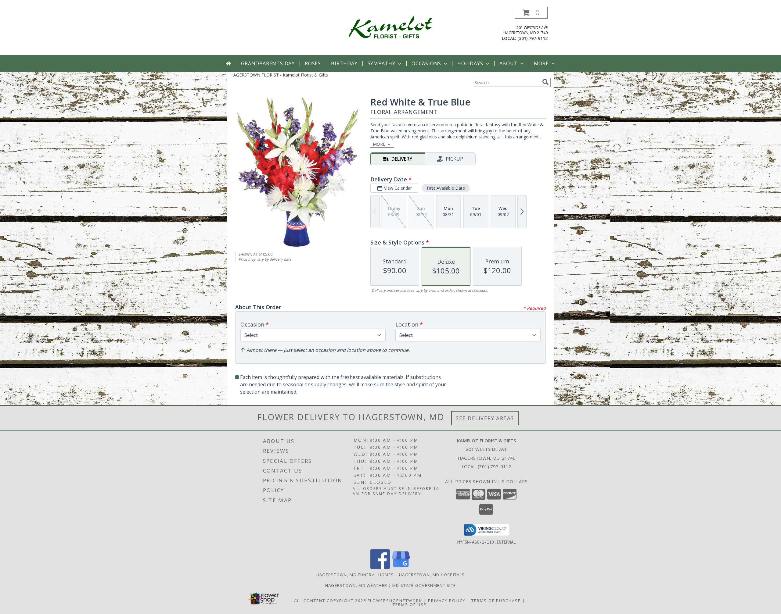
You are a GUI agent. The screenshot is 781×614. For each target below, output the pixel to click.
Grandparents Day (268, 63)
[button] (531, 13)
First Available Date (446, 188)
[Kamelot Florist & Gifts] (390, 27)
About (508, 63)
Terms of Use (409, 604)
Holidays (470, 63)
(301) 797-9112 (532, 38)
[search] (545, 82)
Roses (313, 63)
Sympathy (381, 63)
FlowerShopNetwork (395, 600)
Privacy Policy (447, 600)
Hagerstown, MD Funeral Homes (355, 574)
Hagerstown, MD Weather (356, 585)
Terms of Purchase (496, 600)
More (541, 63)
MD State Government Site (424, 585)
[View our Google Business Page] (401, 567)
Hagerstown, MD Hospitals (432, 574)
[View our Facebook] (380, 567)
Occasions (426, 63)
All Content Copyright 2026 (330, 600)
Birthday (344, 63)
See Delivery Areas (485, 418)
